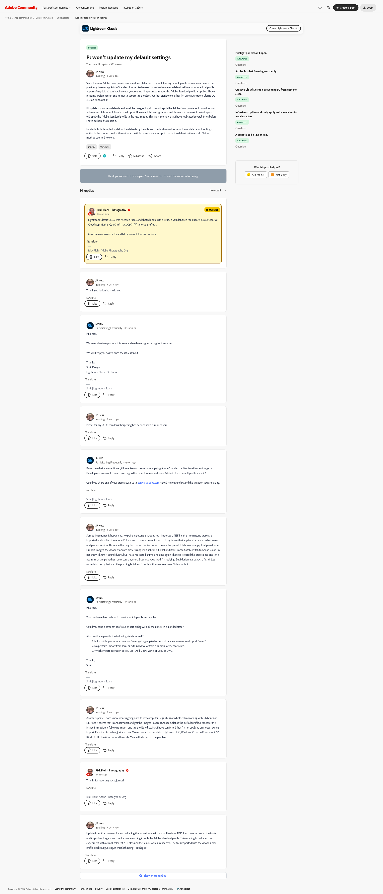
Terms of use (86, 888)
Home (8, 17)
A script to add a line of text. (251, 134)
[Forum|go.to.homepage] (21, 7)
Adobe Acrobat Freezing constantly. (256, 71)
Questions (240, 64)
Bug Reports (63, 17)
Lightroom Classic (44, 17)
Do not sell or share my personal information (150, 888)
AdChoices (185, 888)
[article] (153, 233)
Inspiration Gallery (133, 7)
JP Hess (100, 71)
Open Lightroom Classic (283, 28)
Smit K (99, 323)
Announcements (85, 7)
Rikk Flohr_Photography (111, 209)
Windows (105, 146)
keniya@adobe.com (148, 482)
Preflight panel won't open (251, 52)
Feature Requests (108, 7)
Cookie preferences (115, 888)
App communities (23, 17)
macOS (91, 146)
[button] (345, 7)
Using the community (65, 888)
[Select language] (328, 7)
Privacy (99, 888)
